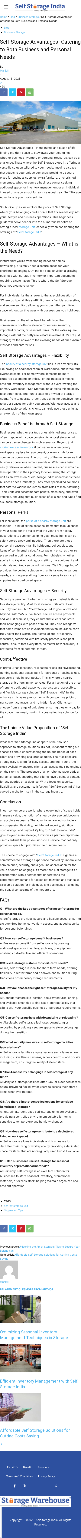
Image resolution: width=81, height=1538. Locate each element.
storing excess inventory (16, 447)
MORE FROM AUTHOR (39, 1289)
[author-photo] (9, 1277)
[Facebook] (4, 92)
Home (3, 16)
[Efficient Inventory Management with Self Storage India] (20, 1371)
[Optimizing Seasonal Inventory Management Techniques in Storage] (20, 1322)
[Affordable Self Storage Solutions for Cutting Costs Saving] (20, 1420)
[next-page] (1, 1444)
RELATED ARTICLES (12, 1289)
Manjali (4, 70)
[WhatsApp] (30, 92)
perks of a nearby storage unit (46, 521)
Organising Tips (13, 1210)
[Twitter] (12, 92)
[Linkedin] (35, 1486)
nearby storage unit (16, 1205)
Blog (12, 16)
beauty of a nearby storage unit (26, 364)
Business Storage (28, 16)
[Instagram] (45, 1486)
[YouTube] (66, 1486)
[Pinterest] (21, 92)
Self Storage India (29, 232)
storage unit (27, 227)
